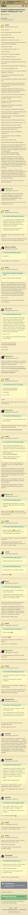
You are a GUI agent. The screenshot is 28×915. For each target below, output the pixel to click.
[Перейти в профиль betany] (2, 26)
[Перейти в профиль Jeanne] (2, 552)
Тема (15, 908)
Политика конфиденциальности (10, 909)
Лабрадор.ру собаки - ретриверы (14, 2)
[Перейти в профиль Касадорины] (2, 760)
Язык (10, 908)
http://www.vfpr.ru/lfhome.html (15, 429)
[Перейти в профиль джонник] (2, 734)
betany (5, 18)
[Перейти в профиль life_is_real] (2, 309)
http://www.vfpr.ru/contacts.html (8, 372)
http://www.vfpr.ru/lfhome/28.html (8, 344)
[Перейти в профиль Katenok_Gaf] (2, 189)
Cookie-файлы (22, 909)
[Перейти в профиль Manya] (2, 582)
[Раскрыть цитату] (3, 216)
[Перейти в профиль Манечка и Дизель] (2, 248)
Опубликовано (11, 26)
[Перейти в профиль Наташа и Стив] (2, 700)
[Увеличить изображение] (12, 511)
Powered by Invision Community (14, 912)
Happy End (10, 19)
